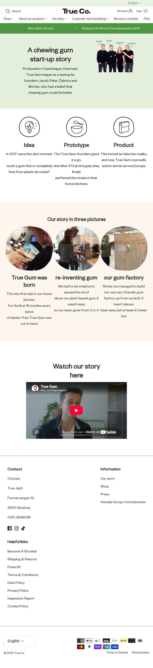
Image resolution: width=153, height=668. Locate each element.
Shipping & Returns (22, 559)
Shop (7, 18)
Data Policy (16, 583)
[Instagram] (16, 528)
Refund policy (140, 652)
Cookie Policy (17, 606)
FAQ (147, 18)
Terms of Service (117, 652)
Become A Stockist (22, 551)
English (133, 3)
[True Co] (76, 11)
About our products (31, 18)
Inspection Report (20, 598)
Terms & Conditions (22, 575)
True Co (19, 653)
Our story (58, 18)
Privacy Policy (18, 591)
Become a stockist (126, 18)
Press (105, 494)
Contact (13, 479)
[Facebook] (9, 528)
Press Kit (14, 567)
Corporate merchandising (89, 18)
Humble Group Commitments (123, 502)
